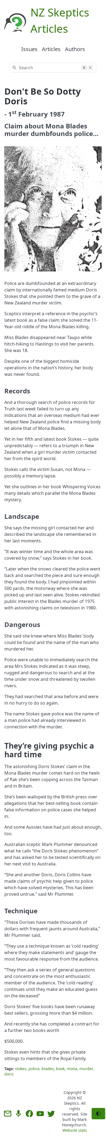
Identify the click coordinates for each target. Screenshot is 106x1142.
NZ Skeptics (73, 1100)
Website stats (75, 1130)
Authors (75, 49)
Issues (29, 49)
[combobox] (53, 67)
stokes (20, 1068)
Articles (51, 49)
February (33, 113)
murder (86, 1068)
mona (72, 1068)
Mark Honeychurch (74, 1122)
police (34, 1068)
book (60, 1068)
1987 (57, 113)
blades (48, 1068)
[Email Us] (7, 1113)
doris (9, 1074)
